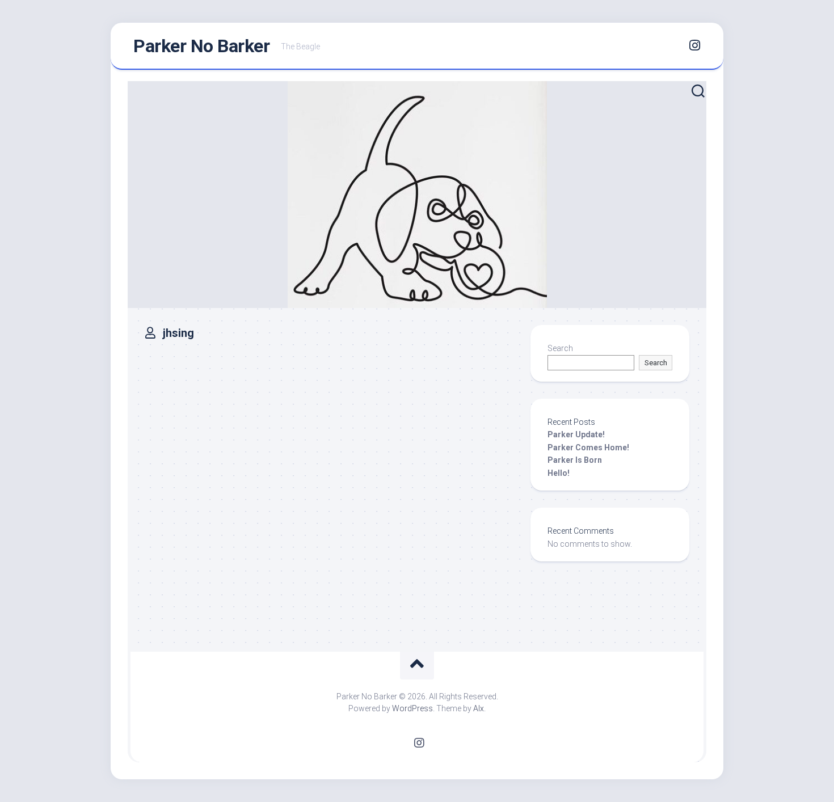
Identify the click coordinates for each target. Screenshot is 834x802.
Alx (478, 708)
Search (560, 348)
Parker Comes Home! (588, 447)
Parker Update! (576, 434)
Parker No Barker (201, 46)
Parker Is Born (574, 460)
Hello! (558, 473)
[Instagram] (694, 45)
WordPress (412, 708)
